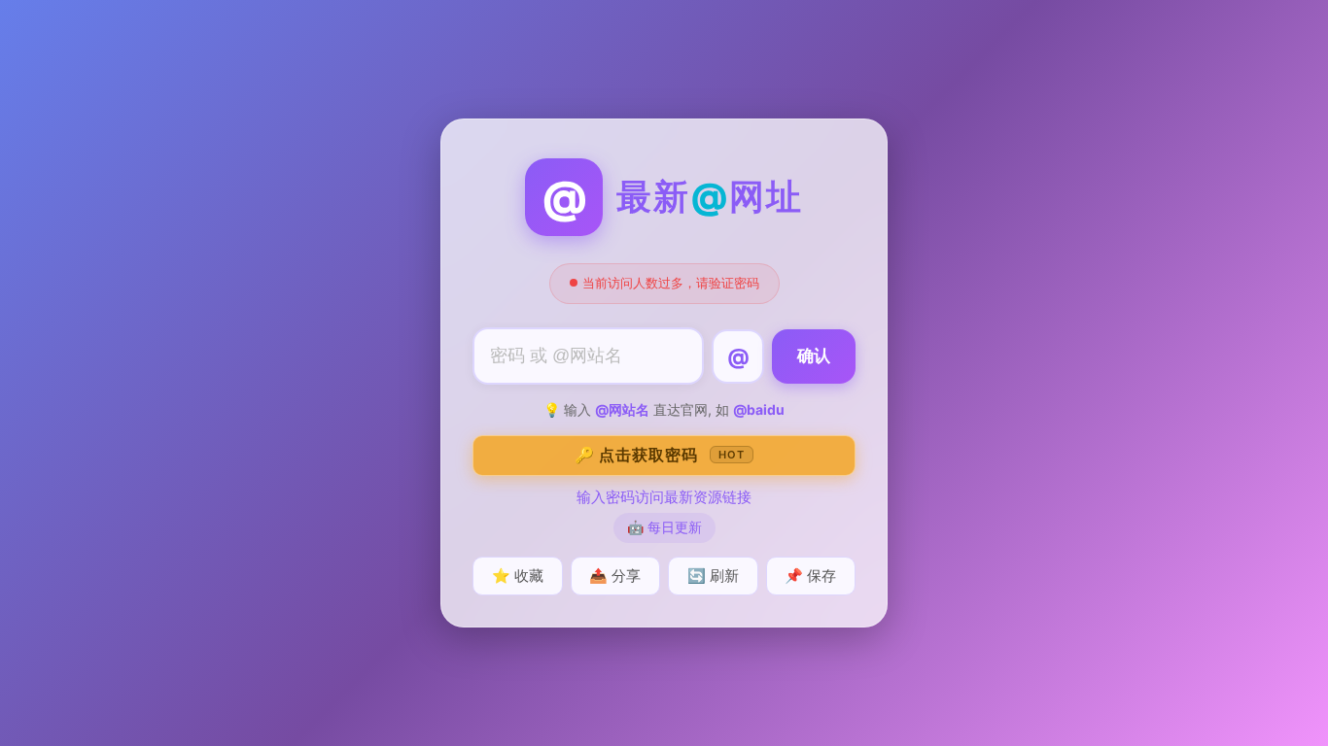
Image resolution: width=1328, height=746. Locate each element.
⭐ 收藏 (517, 575)
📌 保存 (810, 575)
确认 (813, 356)
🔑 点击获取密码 (660, 454)
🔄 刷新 (713, 575)
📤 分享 (615, 575)
